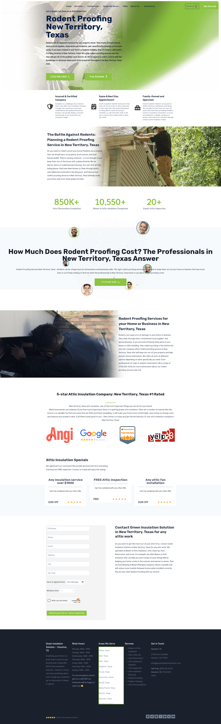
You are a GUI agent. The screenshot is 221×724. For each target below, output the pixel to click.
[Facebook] (148, 716)
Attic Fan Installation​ (137, 685)
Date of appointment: (56, 582)
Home (69, 6)
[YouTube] (173, 716)
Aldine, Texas (104, 650)
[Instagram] (156, 716)
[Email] (165, 716)
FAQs (125, 6)
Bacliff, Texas (104, 683)
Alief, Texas (103, 656)
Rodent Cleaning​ (135, 681)
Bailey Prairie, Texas (107, 688)
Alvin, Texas (103, 661)
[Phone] (160, 716)
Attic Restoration (135, 658)
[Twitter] (152, 716)
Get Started (210, 6)
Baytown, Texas (105, 699)
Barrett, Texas (104, 693)
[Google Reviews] (169, 716)
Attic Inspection (135, 668)
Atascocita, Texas (106, 677)
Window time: (53, 591)
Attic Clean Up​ (134, 655)
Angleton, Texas (105, 666)
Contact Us (149, 6)
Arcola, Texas (104, 672)
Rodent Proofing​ (135, 678)
